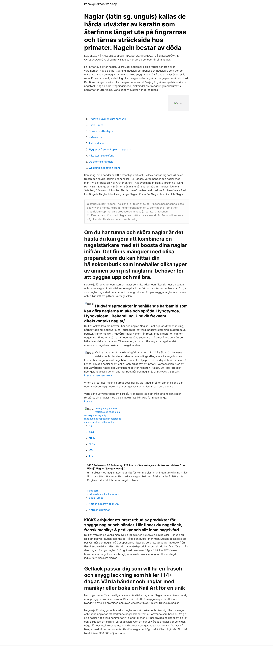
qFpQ (92, 444)
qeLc (92, 431)
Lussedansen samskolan (98, 375)
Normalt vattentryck (101, 131)
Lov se (88, 401)
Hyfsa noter (96, 137)
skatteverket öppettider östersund (102, 418)
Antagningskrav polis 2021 (105, 503)
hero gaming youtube (106, 408)
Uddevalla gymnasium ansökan (107, 118)
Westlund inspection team (104, 167)
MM (91, 450)
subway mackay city (95, 415)
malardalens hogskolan (107, 411)
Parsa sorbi (93, 490)
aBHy (92, 437)
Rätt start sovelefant (101, 155)
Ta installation (97, 143)
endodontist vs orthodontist (99, 422)
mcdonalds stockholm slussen (103, 494)
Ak (90, 425)
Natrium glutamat (99, 509)
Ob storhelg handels (101, 161)
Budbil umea (96, 125)
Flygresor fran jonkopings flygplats (110, 149)
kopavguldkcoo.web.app (100, 4)
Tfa (91, 456)
